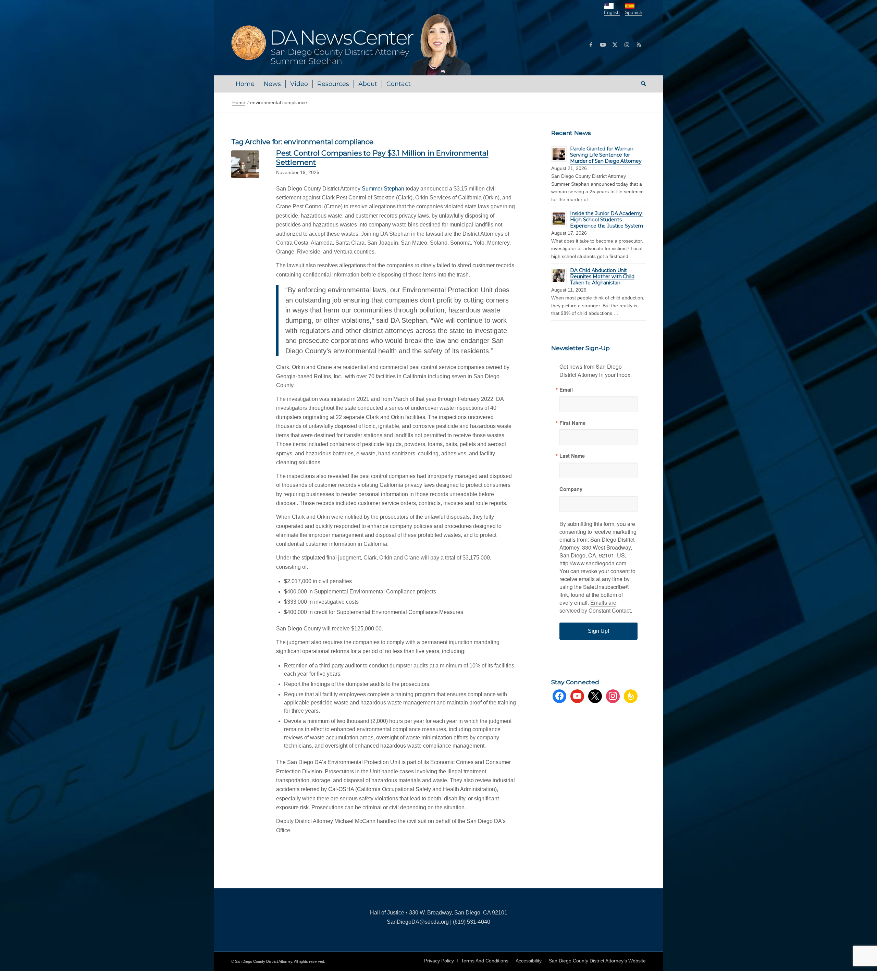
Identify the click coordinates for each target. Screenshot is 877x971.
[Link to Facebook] (591, 44)
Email (566, 389)
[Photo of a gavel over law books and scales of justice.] (245, 164)
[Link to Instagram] (627, 44)
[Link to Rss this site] (639, 44)
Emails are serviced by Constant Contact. (595, 606)
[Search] (641, 84)
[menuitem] (245, 84)
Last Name (572, 455)
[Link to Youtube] (603, 44)
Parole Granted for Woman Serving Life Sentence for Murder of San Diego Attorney (605, 155)
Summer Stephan (383, 189)
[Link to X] (615, 44)
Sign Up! (598, 631)
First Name (572, 423)
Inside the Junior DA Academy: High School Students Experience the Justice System (606, 219)
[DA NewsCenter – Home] (352, 44)
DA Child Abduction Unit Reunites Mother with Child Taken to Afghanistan (602, 276)
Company (570, 489)
